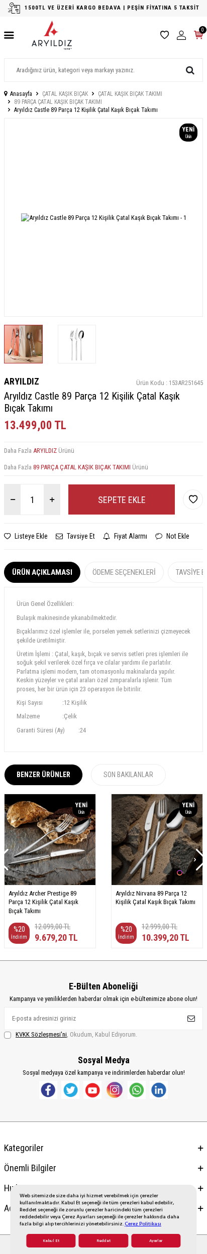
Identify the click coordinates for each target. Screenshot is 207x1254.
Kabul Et (51, 1240)
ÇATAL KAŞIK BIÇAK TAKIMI (130, 93)
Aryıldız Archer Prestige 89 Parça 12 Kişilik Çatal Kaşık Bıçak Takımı (43, 902)
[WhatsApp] (137, 1090)
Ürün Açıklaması (42, 572)
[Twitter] (70, 1090)
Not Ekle (177, 536)
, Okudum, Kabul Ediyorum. (76, 1034)
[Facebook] (48, 1090)
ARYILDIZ (21, 381)
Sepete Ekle (122, 499)
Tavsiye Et (80, 536)
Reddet (103, 1240)
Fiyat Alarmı (130, 536)
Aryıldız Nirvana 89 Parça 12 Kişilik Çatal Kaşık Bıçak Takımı (155, 898)
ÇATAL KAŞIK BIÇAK (65, 93)
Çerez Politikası (143, 1223)
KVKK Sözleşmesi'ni (41, 1034)
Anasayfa (21, 93)
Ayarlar (155, 1240)
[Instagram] (115, 1090)
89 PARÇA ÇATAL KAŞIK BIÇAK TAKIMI (58, 101)
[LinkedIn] (159, 1090)
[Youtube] (92, 1090)
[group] (103, 217)
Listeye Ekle (30, 536)
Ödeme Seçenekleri (124, 572)
